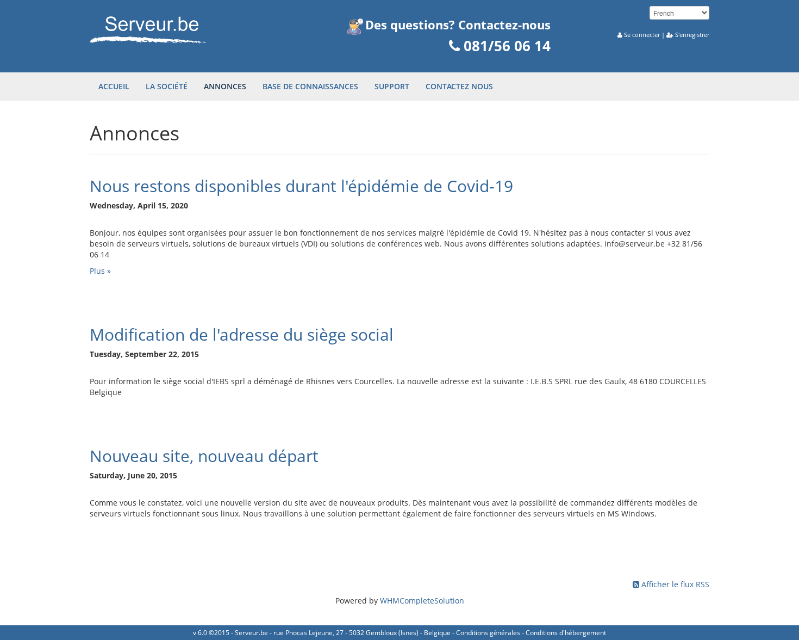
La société (167, 86)
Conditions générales (488, 632)
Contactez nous (459, 86)
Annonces (225, 86)
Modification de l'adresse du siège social (242, 334)
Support (391, 86)
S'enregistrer (692, 34)
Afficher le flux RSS (675, 584)
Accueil (113, 86)
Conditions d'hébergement (566, 632)
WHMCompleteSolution (422, 600)
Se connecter (642, 34)
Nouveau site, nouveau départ (204, 456)
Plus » (100, 271)
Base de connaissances (310, 86)
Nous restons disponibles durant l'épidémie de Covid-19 (301, 186)
